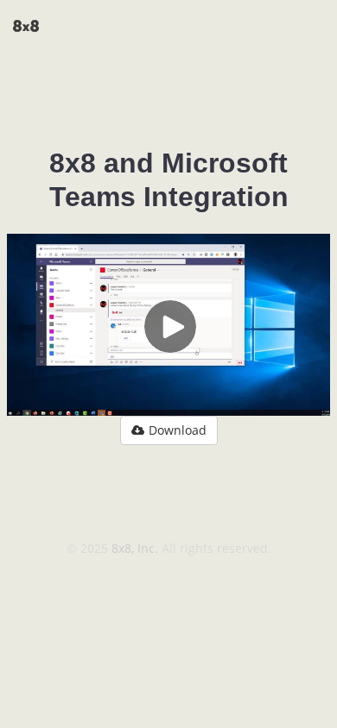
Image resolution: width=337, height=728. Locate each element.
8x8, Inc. (136, 548)
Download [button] (178, 430)
